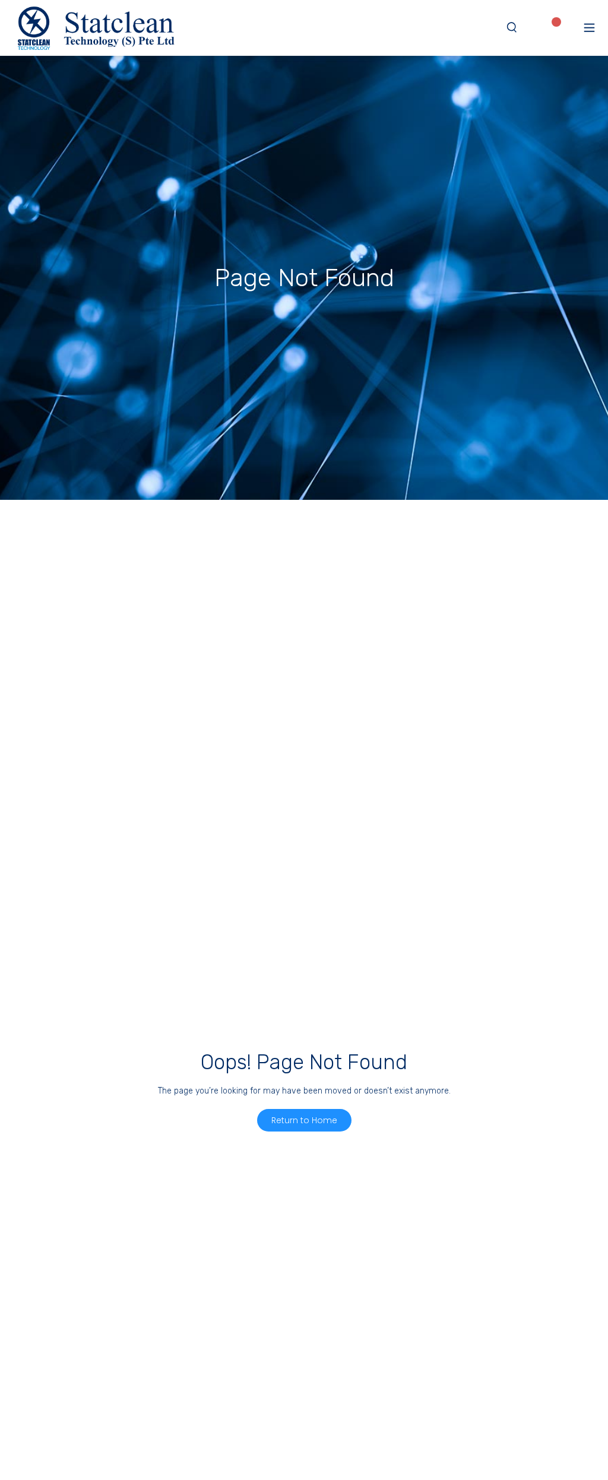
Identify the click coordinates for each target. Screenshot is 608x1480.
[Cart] (570, 26)
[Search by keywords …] (512, 27)
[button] (589, 27)
